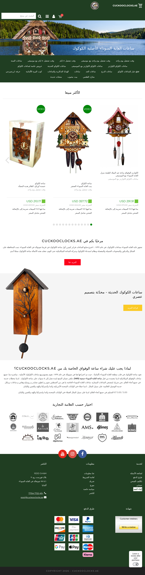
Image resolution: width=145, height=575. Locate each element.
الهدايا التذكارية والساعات (58, 71)
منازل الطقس (89, 77)
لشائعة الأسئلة (136, 473)
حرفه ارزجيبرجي (13, 71)
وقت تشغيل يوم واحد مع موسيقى (95, 60)
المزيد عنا (72, 262)
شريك (91, 481)
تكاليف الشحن (136, 481)
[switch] (135, 564)
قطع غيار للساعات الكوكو (128, 71)
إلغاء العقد (138, 489)
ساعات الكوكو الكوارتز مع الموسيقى (87, 66)
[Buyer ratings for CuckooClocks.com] (128, 525)
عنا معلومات (89, 473)
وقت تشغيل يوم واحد (125, 60)
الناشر (91, 493)
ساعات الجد (91, 71)
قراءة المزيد (133, 308)
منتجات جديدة (56, 77)
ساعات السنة (16, 60)
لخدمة (139, 463)
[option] (119, 160)
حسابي (139, 485)
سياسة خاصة (88, 489)
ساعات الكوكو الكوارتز (117, 66)
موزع (92, 485)
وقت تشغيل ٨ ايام (67, 60)
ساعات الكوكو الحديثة (57, 66)
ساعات (77, 71)
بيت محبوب (72, 77)
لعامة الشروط (88, 477)
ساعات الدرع (106, 71)
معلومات (90, 463)
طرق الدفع (137, 477)
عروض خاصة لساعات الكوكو (30, 66)
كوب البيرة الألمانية (34, 71)
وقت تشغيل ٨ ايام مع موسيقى (41, 60)
